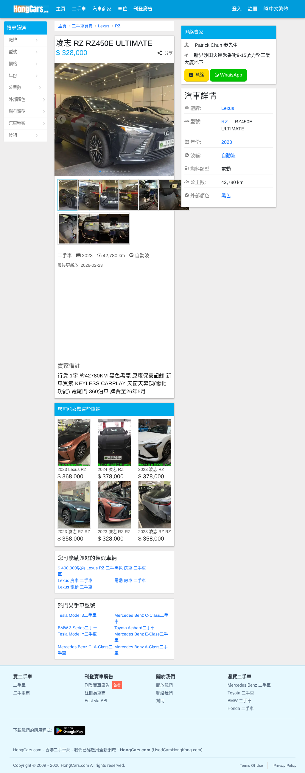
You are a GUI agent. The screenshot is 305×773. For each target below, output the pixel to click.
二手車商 (21, 693)
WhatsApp (230, 74)
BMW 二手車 (239, 700)
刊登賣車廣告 (103, 685)
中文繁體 (278, 8)
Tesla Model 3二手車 (77, 615)
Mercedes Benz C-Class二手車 (141, 618)
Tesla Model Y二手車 (77, 634)
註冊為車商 (95, 693)
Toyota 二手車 (241, 693)
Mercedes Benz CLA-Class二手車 (85, 649)
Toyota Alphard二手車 (134, 627)
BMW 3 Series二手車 (77, 627)
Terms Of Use (251, 765)
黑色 (226, 195)
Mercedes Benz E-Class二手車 (141, 637)
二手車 (79, 8)
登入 (237, 8)
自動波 (228, 155)
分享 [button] (168, 53)
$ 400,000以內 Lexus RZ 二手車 (86, 571)
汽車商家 (101, 8)
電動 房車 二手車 (130, 580)
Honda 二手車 (241, 708)
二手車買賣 (82, 26)
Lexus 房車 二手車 (75, 580)
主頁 (61, 8)
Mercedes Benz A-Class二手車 (141, 649)
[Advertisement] (115, 315)
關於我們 (164, 685)
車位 (122, 8)
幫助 (160, 700)
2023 (226, 142)
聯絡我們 (164, 693)
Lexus (103, 26)
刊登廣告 (142, 8)
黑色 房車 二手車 (130, 568)
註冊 (252, 8)
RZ (118, 26)
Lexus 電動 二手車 (75, 587)
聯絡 (198, 74)
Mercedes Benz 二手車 (249, 685)
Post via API (96, 700)
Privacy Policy (284, 765)
